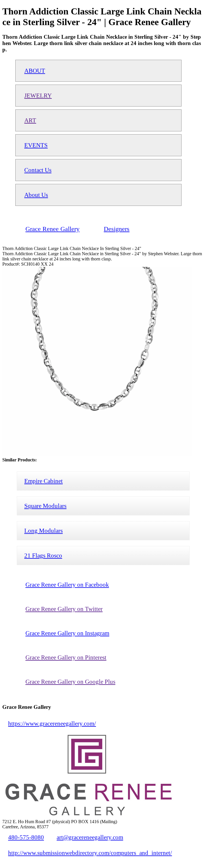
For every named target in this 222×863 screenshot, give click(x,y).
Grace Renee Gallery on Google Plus (70, 681)
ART (30, 120)
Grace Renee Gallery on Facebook (67, 584)
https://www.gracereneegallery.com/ (52, 723)
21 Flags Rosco (43, 555)
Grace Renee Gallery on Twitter (64, 608)
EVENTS (36, 145)
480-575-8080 (26, 837)
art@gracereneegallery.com (90, 837)
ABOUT (34, 70)
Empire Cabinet (43, 481)
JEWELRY (38, 95)
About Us (36, 194)
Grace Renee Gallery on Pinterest (65, 657)
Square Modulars (45, 505)
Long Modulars (43, 530)
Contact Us (37, 170)
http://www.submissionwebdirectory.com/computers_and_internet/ (90, 852)
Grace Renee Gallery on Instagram (67, 633)
